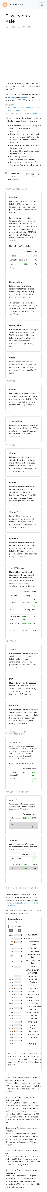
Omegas (25, 113)
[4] (25, 758)
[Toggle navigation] (42, 4)
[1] (39, 100)
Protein (28, 108)
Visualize (36, 113)
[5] (26, 758)
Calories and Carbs (13, 108)
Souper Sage (16, 4)
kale (24, 97)
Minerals (19, 110)
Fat (35, 108)
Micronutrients (11, 113)
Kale (32, 177)
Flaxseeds (12, 179)
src (18, 179)
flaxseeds (12, 97)
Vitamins (9, 110)
